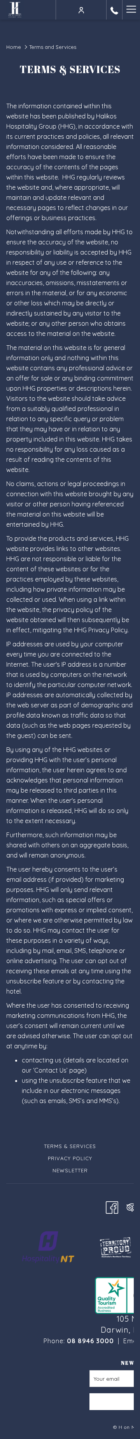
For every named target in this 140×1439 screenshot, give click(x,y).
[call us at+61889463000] (114, 9)
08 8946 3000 (90, 1341)
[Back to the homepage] (15, 10)
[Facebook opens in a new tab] (112, 1206)
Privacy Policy (70, 1158)
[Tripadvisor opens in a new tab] (132, 1206)
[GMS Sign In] (81, 10)
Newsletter (70, 1170)
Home (13, 47)
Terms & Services (70, 1146)
